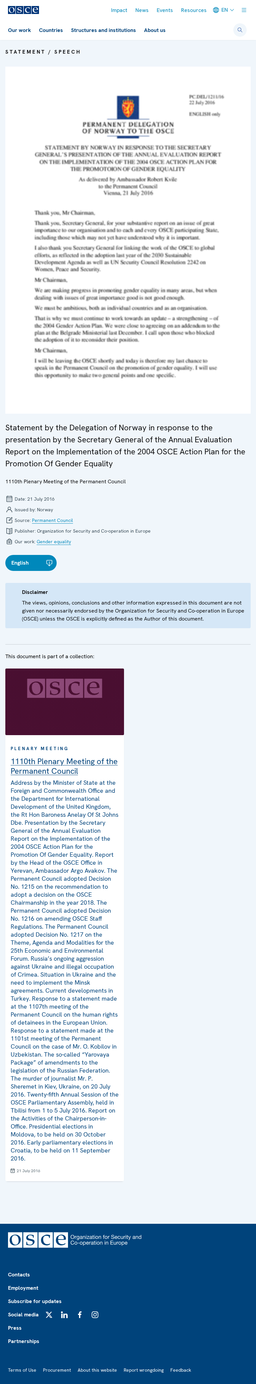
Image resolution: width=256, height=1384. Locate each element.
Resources (194, 10)
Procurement (57, 1370)
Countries (51, 30)
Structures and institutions (103, 30)
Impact (119, 10)
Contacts (19, 1274)
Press (15, 1327)
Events (165, 10)
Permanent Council (52, 520)
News (142, 10)
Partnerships (23, 1341)
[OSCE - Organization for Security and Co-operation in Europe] (23, 10)
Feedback (180, 1370)
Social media (23, 1314)
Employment (23, 1287)
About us (155, 30)
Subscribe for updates (35, 1301)
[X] (49, 1315)
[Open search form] (240, 30)
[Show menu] (244, 10)
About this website (97, 1370)
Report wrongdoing (144, 1370)
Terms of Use (22, 1370)
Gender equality (54, 542)
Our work (19, 30)
